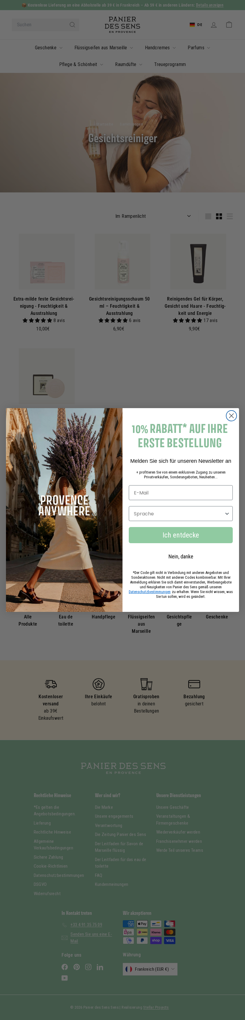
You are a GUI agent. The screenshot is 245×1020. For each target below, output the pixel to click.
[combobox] (179, 513)
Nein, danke (181, 556)
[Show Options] (227, 513)
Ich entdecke (181, 535)
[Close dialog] (231, 416)
